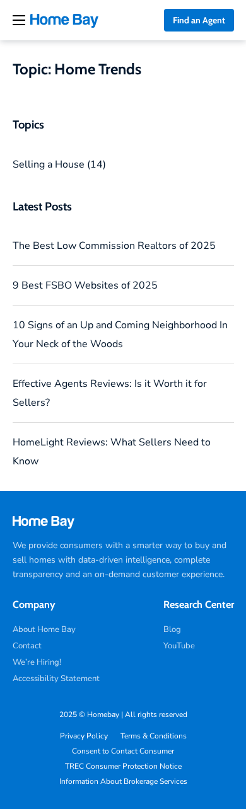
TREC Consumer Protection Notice (123, 766)
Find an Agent (199, 20)
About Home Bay (44, 629)
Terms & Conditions (153, 736)
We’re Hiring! (37, 662)
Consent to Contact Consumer (123, 751)
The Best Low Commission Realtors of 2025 (114, 246)
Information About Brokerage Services (123, 781)
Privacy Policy (84, 736)
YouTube (179, 645)
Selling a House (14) (59, 164)
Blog (172, 629)
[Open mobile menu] (19, 20)
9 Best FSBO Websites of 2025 (85, 285)
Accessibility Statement (56, 678)
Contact (27, 645)
